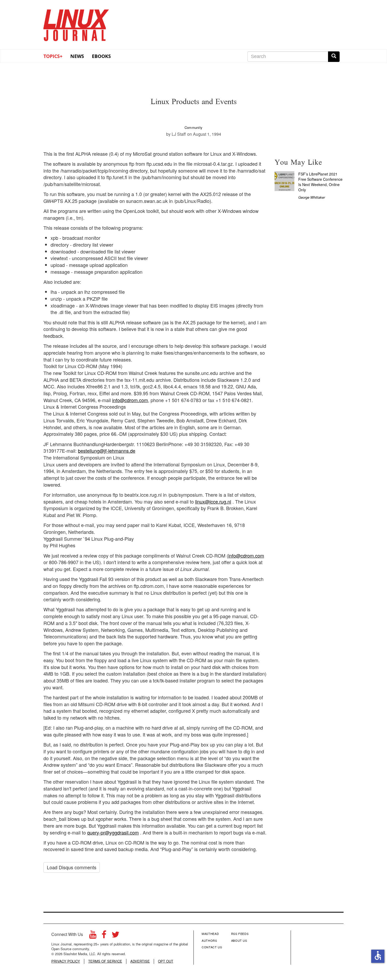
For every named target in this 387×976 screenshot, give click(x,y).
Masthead (210, 933)
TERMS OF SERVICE (105, 961)
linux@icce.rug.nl (213, 501)
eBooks (101, 56)
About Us (239, 940)
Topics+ (52, 56)
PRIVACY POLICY (65, 961)
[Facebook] (104, 936)
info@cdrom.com (130, 400)
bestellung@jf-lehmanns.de (106, 450)
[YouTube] (92, 936)
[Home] (76, 23)
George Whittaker (311, 197)
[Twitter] (116, 936)
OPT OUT (165, 961)
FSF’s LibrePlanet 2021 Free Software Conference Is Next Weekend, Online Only (320, 181)
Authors (209, 940)
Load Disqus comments (71, 867)
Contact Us (212, 947)
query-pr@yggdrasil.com (113, 832)
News (77, 56)
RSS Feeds (240, 933)
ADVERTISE (140, 961)
